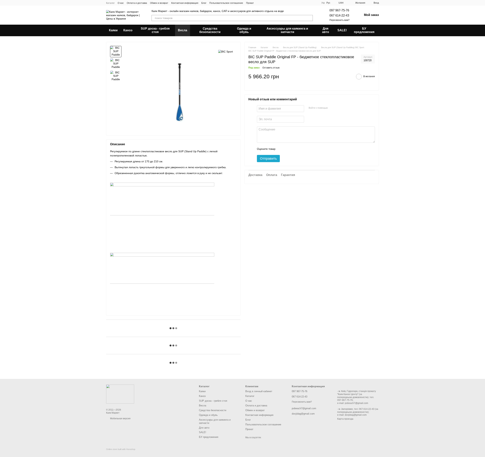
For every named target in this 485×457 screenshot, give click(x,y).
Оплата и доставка (137, 3)
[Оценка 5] (306, 149)
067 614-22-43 (339, 15)
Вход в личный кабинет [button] (258, 391)
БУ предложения (364, 30)
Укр (323, 3)
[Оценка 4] (300, 149)
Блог (203, 3)
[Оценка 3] (294, 149)
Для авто (325, 30)
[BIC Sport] (225, 51)
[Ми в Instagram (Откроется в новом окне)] (263, 2)
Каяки (113, 30)
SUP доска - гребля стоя (155, 30)
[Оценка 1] (282, 149)
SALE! (342, 30)
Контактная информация (184, 3)
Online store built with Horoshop (120, 449)
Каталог (110, 3)
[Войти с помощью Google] (338, 108)
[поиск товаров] (310, 18)
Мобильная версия (120, 418)
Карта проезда (345, 419)
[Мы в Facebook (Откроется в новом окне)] (259, 2)
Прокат (250, 3)
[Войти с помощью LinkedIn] (344, 108)
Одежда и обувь (244, 30)
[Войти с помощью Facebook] (332, 108)
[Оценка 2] (288, 149)
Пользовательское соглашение (226, 3)
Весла (182, 30)
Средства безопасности (210, 30)
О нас (121, 3)
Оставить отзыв (270, 67)
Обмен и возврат (159, 3)
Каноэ (127, 30)
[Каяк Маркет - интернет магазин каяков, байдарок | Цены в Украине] (120, 394)
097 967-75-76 (339, 10)
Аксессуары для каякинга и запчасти (287, 30)
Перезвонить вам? (339, 20)
